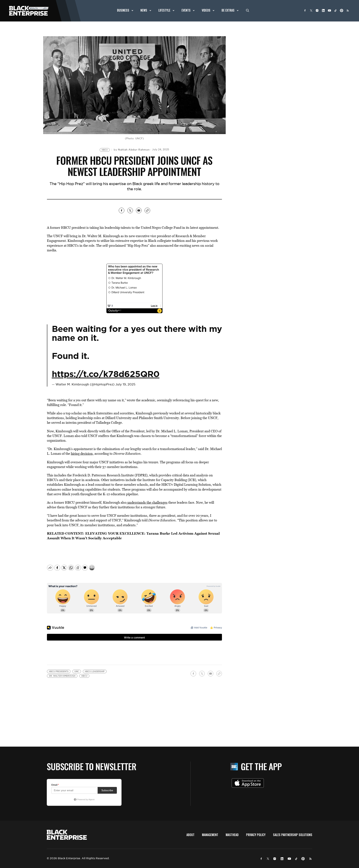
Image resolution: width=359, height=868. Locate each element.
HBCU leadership (95, 671)
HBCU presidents (58, 671)
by (131, 149)
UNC (76, 671)
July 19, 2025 (125, 384)
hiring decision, (82, 453)
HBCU (105, 150)
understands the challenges (147, 502)
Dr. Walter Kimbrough (62, 676)
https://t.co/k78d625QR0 (105, 374)
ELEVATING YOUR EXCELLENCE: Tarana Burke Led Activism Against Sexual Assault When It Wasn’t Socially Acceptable (133, 535)
